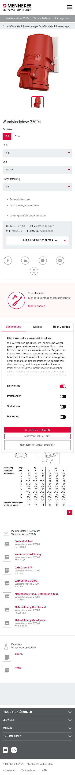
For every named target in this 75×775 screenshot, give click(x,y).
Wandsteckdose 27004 (18, 18)
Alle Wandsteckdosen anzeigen (22, 26)
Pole (5, 145)
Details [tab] (37, 326)
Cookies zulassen (37, 430)
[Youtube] (5, 750)
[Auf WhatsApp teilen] (46, 260)
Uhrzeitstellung (11, 179)
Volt (5, 162)
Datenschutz (28, 770)
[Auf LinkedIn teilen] (28, 260)
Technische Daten (42, 18)
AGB (44, 770)
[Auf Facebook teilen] (11, 260)
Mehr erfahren (36, 306)
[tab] (37, 102)
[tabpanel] (37, 61)
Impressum (8, 770)
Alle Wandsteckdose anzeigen (55, 26)
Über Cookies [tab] (61, 326)
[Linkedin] (14, 750)
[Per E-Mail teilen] (63, 260)
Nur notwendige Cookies (37, 445)
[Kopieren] (37, 271)
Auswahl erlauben (37, 436)
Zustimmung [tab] (13, 326)
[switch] (63, 396)
